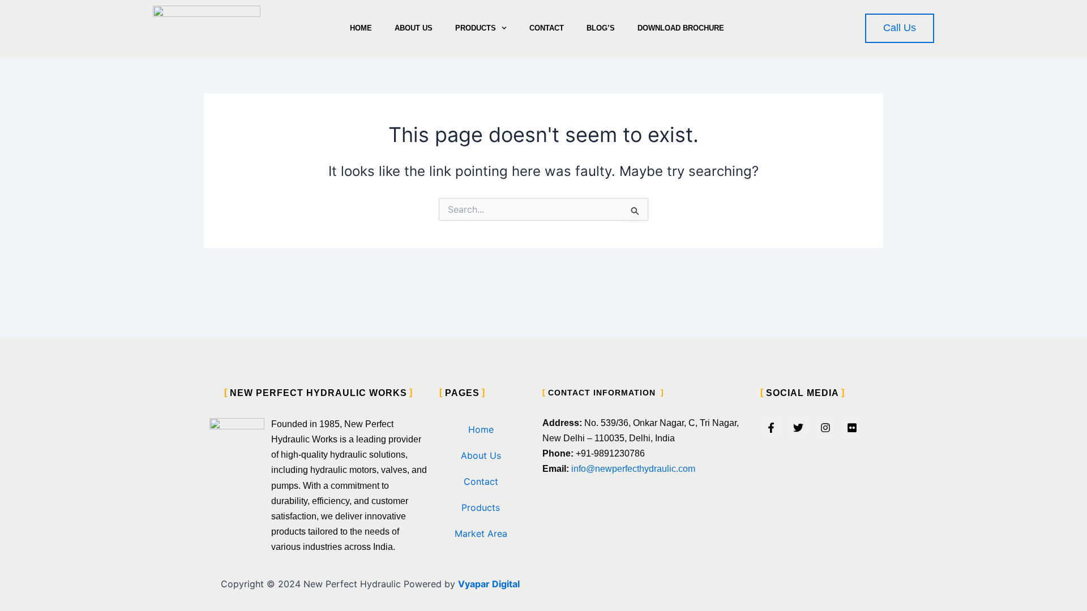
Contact (546, 28)
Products (475, 28)
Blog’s (601, 28)
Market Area (481, 533)
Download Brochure (680, 28)
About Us (414, 28)
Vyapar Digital (489, 584)
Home (361, 28)
